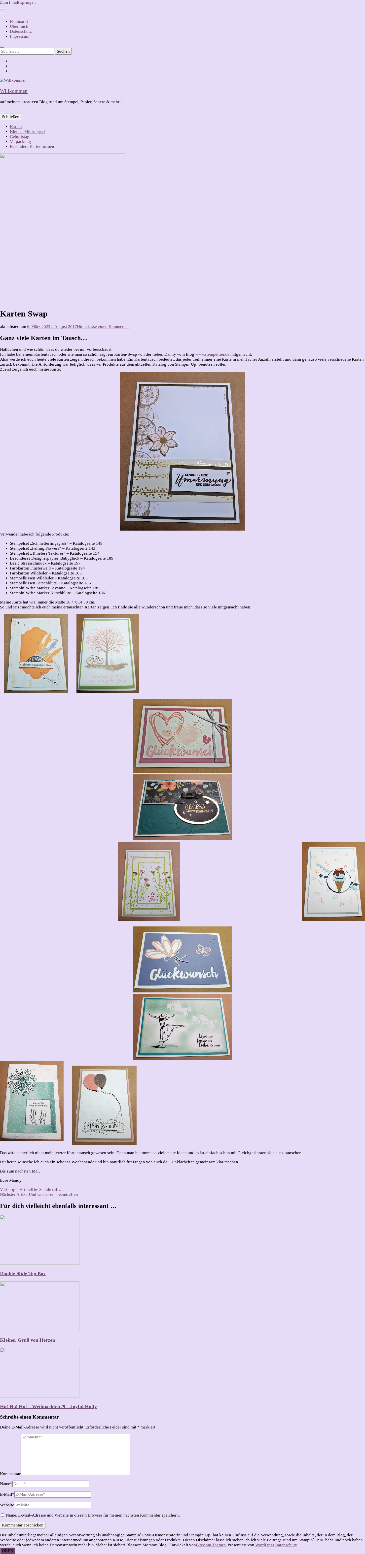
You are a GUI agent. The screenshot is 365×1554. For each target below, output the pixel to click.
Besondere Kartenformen (32, 146)
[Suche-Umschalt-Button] (2, 47)
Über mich (19, 26)
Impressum (19, 36)
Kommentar (10, 1473)
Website (7, 1505)
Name (6, 1483)
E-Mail (7, 1494)
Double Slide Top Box (23, 1273)
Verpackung (20, 141)
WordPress (264, 1545)
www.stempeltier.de (212, 354)
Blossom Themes (211, 1545)
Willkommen (14, 91)
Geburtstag (19, 136)
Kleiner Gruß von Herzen (27, 1340)
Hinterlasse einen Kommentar (103, 326)
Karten (16, 126)
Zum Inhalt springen (18, 2)
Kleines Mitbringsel (27, 131)
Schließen (10, 116)
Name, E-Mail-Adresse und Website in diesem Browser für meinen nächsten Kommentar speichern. (93, 1515)
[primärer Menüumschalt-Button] (2, 112)
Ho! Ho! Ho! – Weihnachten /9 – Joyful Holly (48, 1406)
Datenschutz (21, 31)
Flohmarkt (19, 21)
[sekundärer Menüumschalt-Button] (2, 8)
